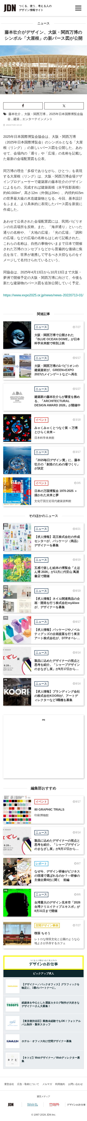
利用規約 (60, 1084)
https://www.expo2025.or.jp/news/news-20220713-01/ (43, 295)
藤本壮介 (14, 114)
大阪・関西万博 (35, 114)
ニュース (43, 23)
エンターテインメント (37, 119)
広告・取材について (28, 1084)
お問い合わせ (75, 1084)
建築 (16, 119)
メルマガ (47, 1084)
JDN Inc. (51, 1114)
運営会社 (9, 1084)
